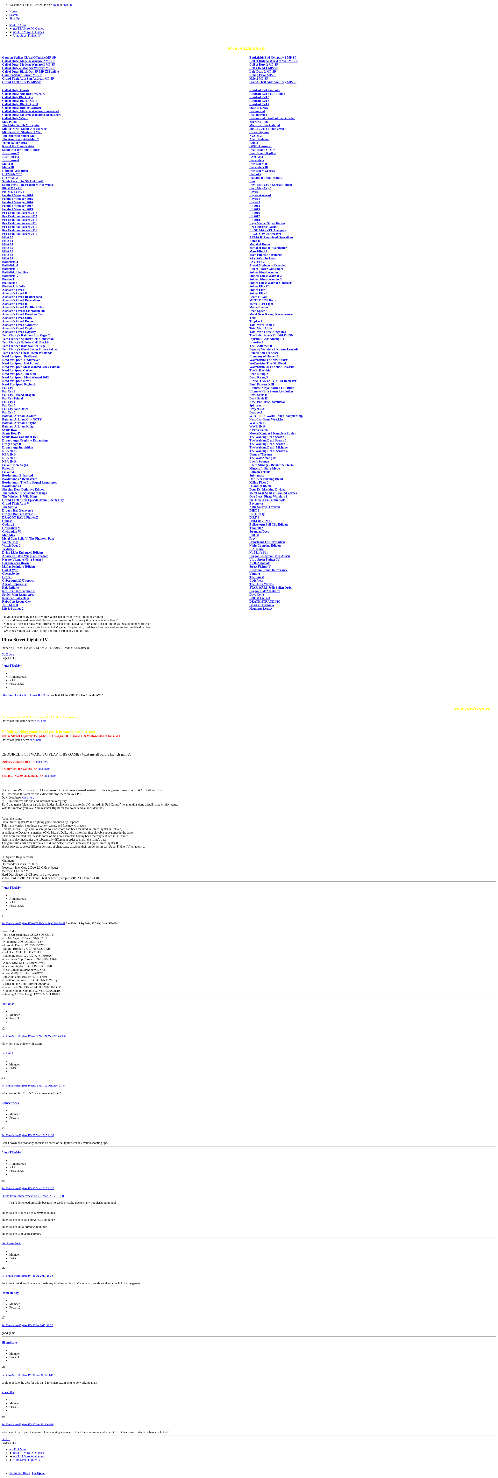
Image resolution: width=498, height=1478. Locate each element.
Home (13, 11)
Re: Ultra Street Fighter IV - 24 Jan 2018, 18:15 (27, 1375)
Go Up (6, 1439)
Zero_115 (8, 1392)
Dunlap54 (8, 1003)
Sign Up (14, 18)
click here (40, 720)
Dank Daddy (10, 1293)
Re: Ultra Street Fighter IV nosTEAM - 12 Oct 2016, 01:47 (33, 1085)
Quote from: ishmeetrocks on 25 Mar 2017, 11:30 (33, 1196)
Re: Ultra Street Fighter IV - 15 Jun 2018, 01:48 (27, 1424)
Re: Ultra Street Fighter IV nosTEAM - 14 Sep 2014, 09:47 (33, 923)
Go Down (8, 654)
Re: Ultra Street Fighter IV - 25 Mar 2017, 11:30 (28, 1135)
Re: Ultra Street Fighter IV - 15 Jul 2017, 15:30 (27, 1275)
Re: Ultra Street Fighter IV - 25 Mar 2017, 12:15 (28, 1188)
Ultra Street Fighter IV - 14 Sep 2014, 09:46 (25, 694)
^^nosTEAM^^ (12, 665)
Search (13, 15)
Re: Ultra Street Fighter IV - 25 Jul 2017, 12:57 (27, 1325)
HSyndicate (9, 1342)
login (56, 4)
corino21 (7, 1053)
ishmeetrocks (10, 1103)
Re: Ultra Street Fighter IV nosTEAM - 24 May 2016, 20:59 (34, 1036)
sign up (67, 4)
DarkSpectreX (11, 1243)
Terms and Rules (19, 1473)
